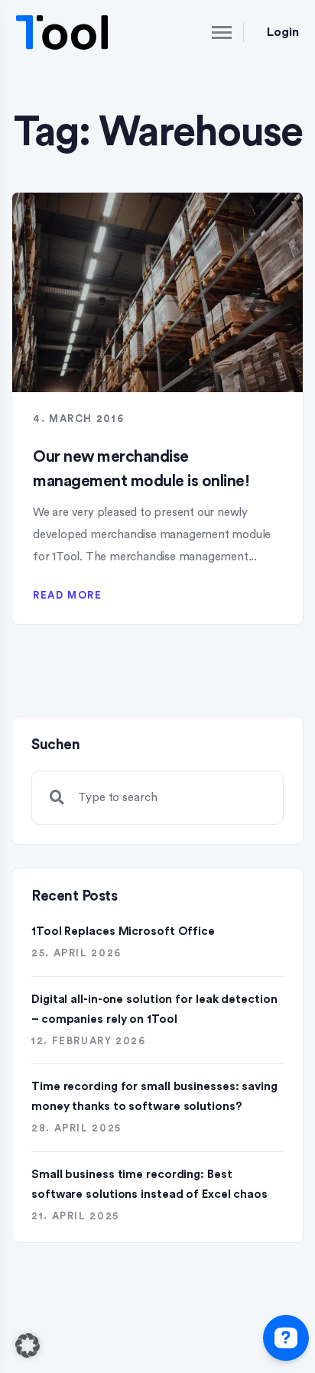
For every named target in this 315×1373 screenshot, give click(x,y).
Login (283, 32)
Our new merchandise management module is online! (141, 469)
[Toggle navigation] (209, 32)
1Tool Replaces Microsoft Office (123, 931)
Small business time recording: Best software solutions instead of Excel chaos (149, 1184)
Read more (67, 595)
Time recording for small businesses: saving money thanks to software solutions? (154, 1096)
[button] (27, 1345)
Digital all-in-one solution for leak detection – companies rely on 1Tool (154, 1009)
